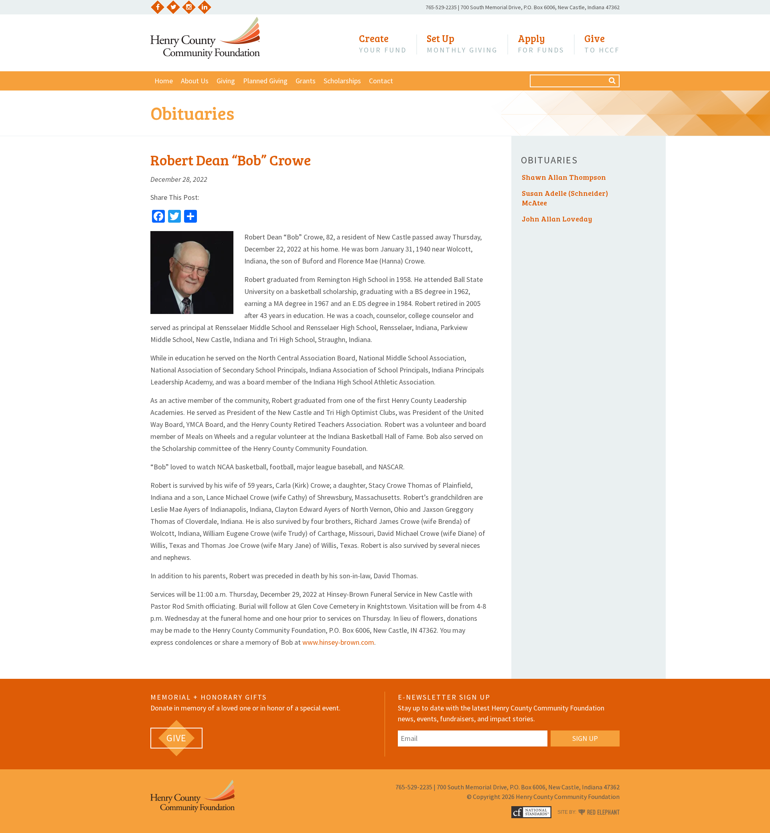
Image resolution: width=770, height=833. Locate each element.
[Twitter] (173, 7)
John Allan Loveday (557, 218)
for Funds (541, 43)
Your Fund (383, 43)
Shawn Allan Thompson (564, 177)
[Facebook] (157, 7)
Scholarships (342, 80)
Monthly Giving (462, 43)
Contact (381, 80)
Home (163, 80)
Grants (306, 80)
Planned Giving (265, 80)
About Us (195, 80)
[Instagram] (189, 7)
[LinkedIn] (204, 7)
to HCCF (602, 43)
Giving (226, 80)
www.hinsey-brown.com (338, 642)
